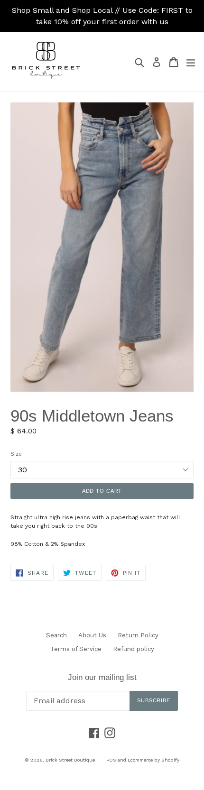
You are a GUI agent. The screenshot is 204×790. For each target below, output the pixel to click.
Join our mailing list (102, 677)
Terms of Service (76, 648)
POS (111, 759)
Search (56, 635)
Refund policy (133, 648)
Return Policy (138, 635)
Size (16, 454)
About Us (92, 635)
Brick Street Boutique (70, 759)
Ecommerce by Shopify (153, 759)
